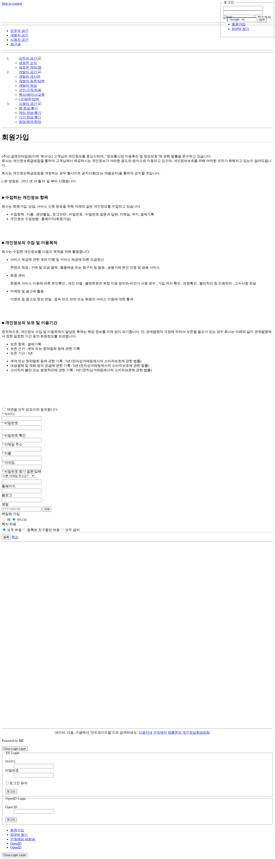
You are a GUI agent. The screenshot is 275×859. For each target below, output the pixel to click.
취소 (15, 537)
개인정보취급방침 (196, 732)
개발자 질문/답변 (32, 81)
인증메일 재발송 (22, 839)
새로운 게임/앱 (30, 67)
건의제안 (160, 732)
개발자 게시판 (29, 76)
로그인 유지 (18, 783)
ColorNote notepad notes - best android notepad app (37, 744)
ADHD (215, 732)
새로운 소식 (28, 63)
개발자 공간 (28, 72)
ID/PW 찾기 (240, 29)
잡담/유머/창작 (30, 122)
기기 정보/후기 (30, 117)
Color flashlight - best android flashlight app (103, 744)
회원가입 (239, 24)
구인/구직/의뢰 (30, 90)
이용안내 (145, 732)
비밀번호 (10, 423)
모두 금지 (72, 530)
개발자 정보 (28, 85)
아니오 (21, 519)
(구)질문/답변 (29, 99)
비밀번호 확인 (14, 435)
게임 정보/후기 (30, 113)
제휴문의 (175, 732)
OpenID (15, 843)
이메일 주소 (12, 444)
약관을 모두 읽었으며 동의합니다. (32, 409)
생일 (5, 504)
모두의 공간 (28, 58)
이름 (6, 453)
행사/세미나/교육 (32, 94)
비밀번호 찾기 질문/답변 (21, 471)
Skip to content (12, 3)
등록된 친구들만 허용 (43, 530)
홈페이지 (8, 486)
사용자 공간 (28, 104)
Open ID (11, 807)
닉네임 (8, 462)
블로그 (7, 495)
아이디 (8, 414)
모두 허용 (14, 530)
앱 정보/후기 (28, 108)
